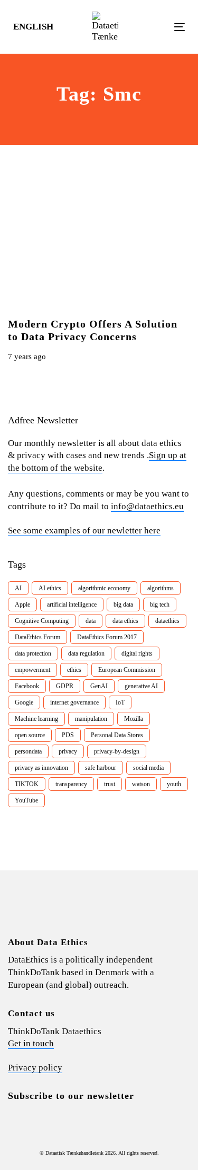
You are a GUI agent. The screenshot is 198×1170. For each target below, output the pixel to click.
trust (109, 784)
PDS (68, 735)
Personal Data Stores (117, 735)
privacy (68, 751)
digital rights (137, 653)
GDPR (64, 686)
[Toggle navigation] (156, 27)
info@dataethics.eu (147, 506)
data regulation (86, 653)
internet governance (74, 702)
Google (24, 702)
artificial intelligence (72, 604)
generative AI (141, 686)
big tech (159, 604)
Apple (22, 604)
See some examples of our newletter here (84, 530)
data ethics (125, 620)
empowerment (32, 669)
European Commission (126, 669)
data (91, 620)
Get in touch (31, 1043)
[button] (38, 27)
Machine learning (36, 718)
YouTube (26, 800)
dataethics (167, 620)
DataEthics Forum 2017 (107, 637)
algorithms (160, 588)
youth (174, 784)
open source (30, 735)
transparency (71, 784)
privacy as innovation (41, 767)
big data (123, 604)
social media (148, 767)
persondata (28, 751)
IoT (120, 702)
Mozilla (133, 718)
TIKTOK (27, 784)
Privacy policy (35, 1068)
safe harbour (100, 767)
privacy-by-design (116, 751)
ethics (74, 669)
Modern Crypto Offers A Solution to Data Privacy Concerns (92, 330)
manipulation (91, 718)
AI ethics (50, 588)
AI (18, 588)
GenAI (99, 686)
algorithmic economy (104, 588)
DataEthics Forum (37, 637)
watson (141, 784)
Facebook (27, 686)
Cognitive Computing (42, 620)
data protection (33, 653)
